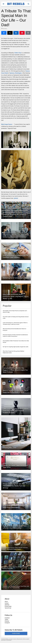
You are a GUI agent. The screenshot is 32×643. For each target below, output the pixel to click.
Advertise (7, 604)
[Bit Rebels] (15, 5)
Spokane (12, 73)
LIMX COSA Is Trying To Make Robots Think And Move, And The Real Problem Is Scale (15, 411)
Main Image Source (7, 124)
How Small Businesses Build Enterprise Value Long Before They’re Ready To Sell (15, 296)
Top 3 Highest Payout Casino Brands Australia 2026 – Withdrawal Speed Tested (15, 548)
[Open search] (29, 3)
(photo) (16, 198)
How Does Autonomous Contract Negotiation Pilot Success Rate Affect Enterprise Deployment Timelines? (16, 235)
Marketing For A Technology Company (16, 278)
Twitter (6, 619)
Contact (7, 603)
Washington (18, 73)
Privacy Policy (8, 606)
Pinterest (7, 621)
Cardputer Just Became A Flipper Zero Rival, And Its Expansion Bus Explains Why (15, 587)
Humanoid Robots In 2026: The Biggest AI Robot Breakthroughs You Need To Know (15, 370)
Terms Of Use (8, 608)
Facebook (7, 617)
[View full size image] (16, 140)
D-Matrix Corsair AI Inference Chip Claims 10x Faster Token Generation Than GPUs (15, 465)
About (6, 601)
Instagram (7, 622)
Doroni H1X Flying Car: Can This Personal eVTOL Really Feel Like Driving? (14, 486)
